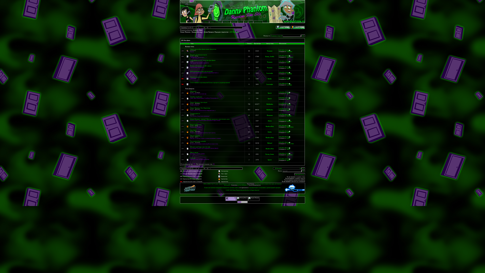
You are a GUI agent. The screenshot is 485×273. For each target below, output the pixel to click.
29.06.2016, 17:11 (283, 153)
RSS (246, 21)
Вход (250, 21)
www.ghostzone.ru (243, 187)
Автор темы (269, 43)
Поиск (241, 21)
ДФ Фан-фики (234, 32)
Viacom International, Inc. (254, 185)
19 (198, 92)
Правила (234, 21)
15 (207, 27)
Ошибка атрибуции (196, 97)
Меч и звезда (194, 152)
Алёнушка (289, 51)
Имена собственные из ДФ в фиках (201, 66)
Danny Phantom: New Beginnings (200, 108)
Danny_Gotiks (269, 56)
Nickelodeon (234, 185)
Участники (226, 21)
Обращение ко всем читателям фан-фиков (202, 60)
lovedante (289, 121)
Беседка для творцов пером (198, 54)
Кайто (201, 30)
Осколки (192, 158)
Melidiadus (196, 30)
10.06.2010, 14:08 (283, 72)
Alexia (270, 121)
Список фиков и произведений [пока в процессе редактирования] (210, 82)
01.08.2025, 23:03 (283, 97)
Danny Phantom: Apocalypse (198, 102)
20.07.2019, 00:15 (283, 125)
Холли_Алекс (290, 143)
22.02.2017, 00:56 (283, 148)
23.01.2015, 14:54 (283, 55)
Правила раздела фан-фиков (198, 77)
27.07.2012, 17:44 (283, 61)
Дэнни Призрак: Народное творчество (216, 32)
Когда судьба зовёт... (196, 124)
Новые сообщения (215, 21)
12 (195, 142)
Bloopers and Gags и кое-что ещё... (200, 147)
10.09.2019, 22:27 (283, 120)
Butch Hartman (250, 184)
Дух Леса (193, 130)
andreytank (289, 154)
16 (198, 131)
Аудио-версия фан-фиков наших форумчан (203, 49)
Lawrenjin (269, 73)
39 (197, 103)
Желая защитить (195, 135)
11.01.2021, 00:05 (283, 114)
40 (198, 103)
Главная (206, 21)
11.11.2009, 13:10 (283, 78)
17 (195, 92)
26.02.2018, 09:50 (283, 136)
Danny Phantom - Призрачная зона (191, 32)
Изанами (270, 115)
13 (197, 142)
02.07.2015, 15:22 (283, 50)
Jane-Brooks (290, 57)
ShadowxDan (270, 126)
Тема (191, 43)
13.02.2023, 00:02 (283, 109)
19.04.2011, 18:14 (283, 66)
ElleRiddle (289, 73)
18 (197, 92)
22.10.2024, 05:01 (283, 103)
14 (204, 27)
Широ (288, 110)
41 (197, 109)
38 (195, 103)
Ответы (249, 43)
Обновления (282, 43)
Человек (269, 51)
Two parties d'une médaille (198, 141)
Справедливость (195, 113)
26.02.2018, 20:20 (283, 131)
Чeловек (289, 104)
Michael (269, 143)
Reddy (270, 78)
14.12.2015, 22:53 (283, 159)
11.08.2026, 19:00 (283, 92)
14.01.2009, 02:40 (283, 83)
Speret (270, 93)
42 (198, 109)
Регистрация (258, 21)
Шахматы (193, 91)
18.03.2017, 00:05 (283, 142)
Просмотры (257, 43)
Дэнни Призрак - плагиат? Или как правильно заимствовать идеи (210, 119)
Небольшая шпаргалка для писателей (201, 71)
